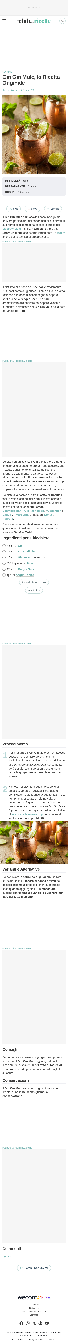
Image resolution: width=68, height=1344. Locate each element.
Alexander (54, 510)
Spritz (48, 514)
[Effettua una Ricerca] (62, 21)
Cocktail (7, 72)
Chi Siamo (34, 1304)
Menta (31, 563)
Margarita (22, 514)
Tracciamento (17, 1340)
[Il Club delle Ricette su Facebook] (21, 1324)
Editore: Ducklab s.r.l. (41, 1333)
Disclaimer (52, 1340)
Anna (15, 90)
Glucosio (24, 557)
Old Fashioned (34, 510)
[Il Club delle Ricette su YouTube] (47, 1324)
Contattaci (34, 1315)
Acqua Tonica (25, 575)
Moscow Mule (11, 228)
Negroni (7, 518)
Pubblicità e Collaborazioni (34, 1311)
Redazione (34, 1308)
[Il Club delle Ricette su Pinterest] (40, 1324)
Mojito (61, 232)
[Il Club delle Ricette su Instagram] (28, 1324)
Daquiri (7, 514)
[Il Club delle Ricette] (34, 21)
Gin (20, 545)
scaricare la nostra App (27, 814)
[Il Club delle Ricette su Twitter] (34, 1324)
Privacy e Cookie (35, 1340)
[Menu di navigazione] (4, 21)
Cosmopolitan (11, 510)
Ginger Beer (26, 569)
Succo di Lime (27, 551)
